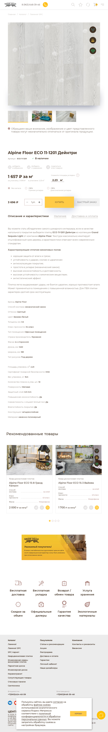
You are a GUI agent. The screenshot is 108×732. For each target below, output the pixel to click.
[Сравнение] (88, 4)
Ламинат (12, 644)
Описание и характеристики (28, 216)
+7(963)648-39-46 (66, 694)
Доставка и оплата (85, 216)
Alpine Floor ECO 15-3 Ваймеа (76, 483)
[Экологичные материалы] (88, 609)
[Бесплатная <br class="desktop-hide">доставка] (19, 587)
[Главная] (10, 4)
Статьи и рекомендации (52, 644)
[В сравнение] (36, 507)
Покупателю (46, 640)
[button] (40, 202)
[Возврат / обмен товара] (65, 587)
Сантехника (14, 686)
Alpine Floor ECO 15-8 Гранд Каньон (26, 484)
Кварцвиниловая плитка (21, 479)
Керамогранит (15, 674)
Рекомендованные (32, 434)
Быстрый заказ (87, 202)
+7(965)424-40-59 (17, 694)
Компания (77, 640)
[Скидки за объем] (19, 609)
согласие (58, 702)
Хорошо (78, 714)
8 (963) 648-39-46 (31, 4)
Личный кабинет (48, 664)
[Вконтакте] (10, 703)
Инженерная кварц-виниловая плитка (18, 661)
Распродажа (46, 652)
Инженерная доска (17, 670)
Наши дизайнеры (49, 668)
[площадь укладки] (77, 175)
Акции (43, 648)
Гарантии (44, 660)
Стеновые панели (17, 682)
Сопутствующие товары (19, 678)
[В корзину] (48, 507)
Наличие (60, 216)
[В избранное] (42, 507)
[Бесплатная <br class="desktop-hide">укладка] (42, 587)
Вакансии (77, 648)
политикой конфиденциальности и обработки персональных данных (40, 716)
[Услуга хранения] (88, 587)
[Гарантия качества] (65, 609)
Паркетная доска (16, 666)
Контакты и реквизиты (83, 644)
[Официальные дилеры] (42, 609)
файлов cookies (42, 705)
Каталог (12, 640)
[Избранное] (80, 4)
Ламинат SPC (14, 648)
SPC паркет (13, 652)
